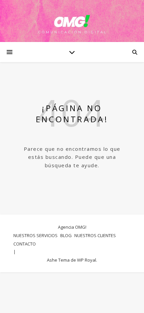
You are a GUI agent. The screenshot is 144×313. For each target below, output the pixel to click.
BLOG (66, 235)
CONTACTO (24, 244)
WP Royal (86, 260)
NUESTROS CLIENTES (95, 235)
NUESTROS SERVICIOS (35, 235)
